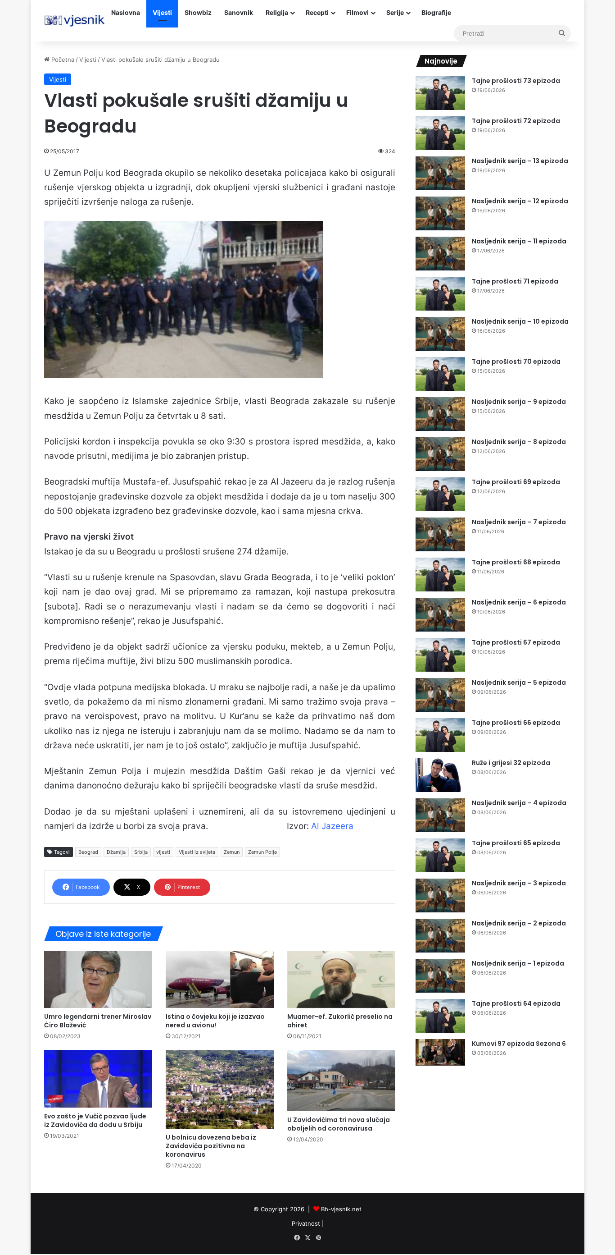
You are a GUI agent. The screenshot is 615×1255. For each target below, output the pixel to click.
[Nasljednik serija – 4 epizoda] (440, 815)
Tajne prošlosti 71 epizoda (515, 281)
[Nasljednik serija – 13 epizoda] (440, 173)
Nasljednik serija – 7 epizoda (519, 522)
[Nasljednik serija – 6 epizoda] (440, 615)
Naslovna (125, 12)
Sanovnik (238, 12)
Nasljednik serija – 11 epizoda (519, 241)
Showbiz (198, 12)
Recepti (317, 12)
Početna (62, 59)
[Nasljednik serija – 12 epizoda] (440, 213)
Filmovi (357, 12)
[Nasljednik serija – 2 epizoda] (440, 936)
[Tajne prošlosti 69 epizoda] (440, 494)
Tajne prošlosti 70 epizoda (516, 361)
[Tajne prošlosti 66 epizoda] (440, 735)
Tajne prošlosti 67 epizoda (516, 642)
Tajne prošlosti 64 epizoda (516, 1003)
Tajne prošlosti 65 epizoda (516, 842)
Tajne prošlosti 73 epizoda (516, 80)
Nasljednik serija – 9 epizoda (519, 401)
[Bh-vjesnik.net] (74, 21)
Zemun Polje (262, 852)
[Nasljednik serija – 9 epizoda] (440, 414)
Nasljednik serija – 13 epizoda (520, 160)
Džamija (116, 852)
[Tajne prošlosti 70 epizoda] (440, 374)
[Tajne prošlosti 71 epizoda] (440, 294)
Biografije (436, 12)
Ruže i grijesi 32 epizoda (511, 762)
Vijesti (162, 12)
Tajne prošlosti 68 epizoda (516, 562)
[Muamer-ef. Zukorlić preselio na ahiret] (341, 979)
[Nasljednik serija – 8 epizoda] (440, 454)
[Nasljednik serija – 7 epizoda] (440, 534)
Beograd (88, 852)
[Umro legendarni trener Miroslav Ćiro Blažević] (98, 979)
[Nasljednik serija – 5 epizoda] (440, 695)
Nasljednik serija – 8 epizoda (519, 441)
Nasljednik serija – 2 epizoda (519, 923)
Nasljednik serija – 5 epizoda (519, 682)
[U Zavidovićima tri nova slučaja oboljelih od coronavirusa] (341, 1080)
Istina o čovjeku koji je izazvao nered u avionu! (215, 1021)
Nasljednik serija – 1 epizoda (518, 963)
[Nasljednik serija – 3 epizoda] (440, 895)
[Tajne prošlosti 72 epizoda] (440, 133)
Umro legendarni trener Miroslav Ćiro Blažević (97, 1021)
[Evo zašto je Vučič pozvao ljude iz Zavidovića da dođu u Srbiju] (98, 1078)
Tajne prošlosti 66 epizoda (516, 722)
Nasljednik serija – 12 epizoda (520, 201)
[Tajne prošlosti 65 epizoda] (440, 855)
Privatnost (306, 1223)
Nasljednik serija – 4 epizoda (519, 802)
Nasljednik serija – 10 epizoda (520, 321)
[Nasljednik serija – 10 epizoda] (440, 334)
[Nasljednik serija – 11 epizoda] (440, 253)
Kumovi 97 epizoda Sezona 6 (519, 1043)
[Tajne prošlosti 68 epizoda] (440, 574)
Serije (395, 12)
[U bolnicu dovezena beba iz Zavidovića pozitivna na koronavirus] (220, 1089)
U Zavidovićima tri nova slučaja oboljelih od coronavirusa (338, 1124)
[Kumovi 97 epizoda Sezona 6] (440, 1052)
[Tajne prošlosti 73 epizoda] (440, 93)
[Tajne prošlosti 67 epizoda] (440, 655)
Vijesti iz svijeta (197, 852)
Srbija (141, 852)
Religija (277, 12)
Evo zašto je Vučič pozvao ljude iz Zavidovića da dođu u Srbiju (95, 1120)
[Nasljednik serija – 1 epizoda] (440, 976)
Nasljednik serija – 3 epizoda (519, 883)
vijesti (163, 852)
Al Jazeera (332, 826)
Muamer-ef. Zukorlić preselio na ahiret (340, 1021)
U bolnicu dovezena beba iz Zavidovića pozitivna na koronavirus (211, 1146)
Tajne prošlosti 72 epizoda (516, 120)
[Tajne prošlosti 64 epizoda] (440, 1016)
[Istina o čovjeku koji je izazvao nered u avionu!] (220, 979)
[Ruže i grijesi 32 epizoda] (440, 775)
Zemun (232, 852)
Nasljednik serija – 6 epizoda (519, 602)
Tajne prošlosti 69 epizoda (516, 481)
